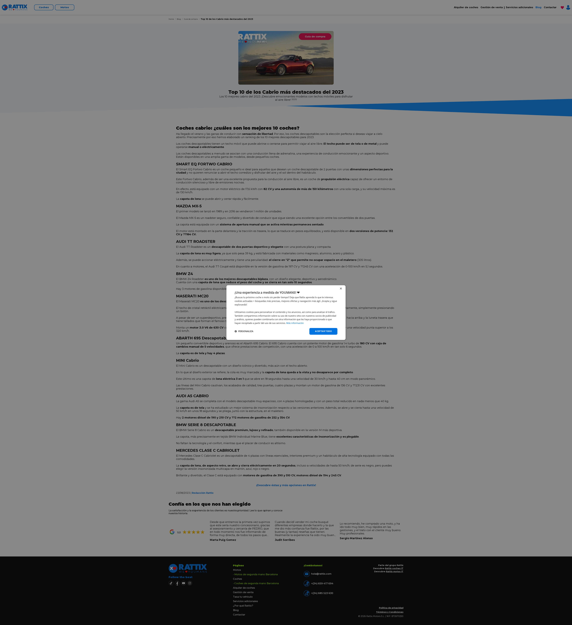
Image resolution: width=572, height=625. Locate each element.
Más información (295, 323)
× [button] (341, 289)
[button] (244, 331)
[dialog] (286, 312)
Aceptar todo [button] (323, 331)
